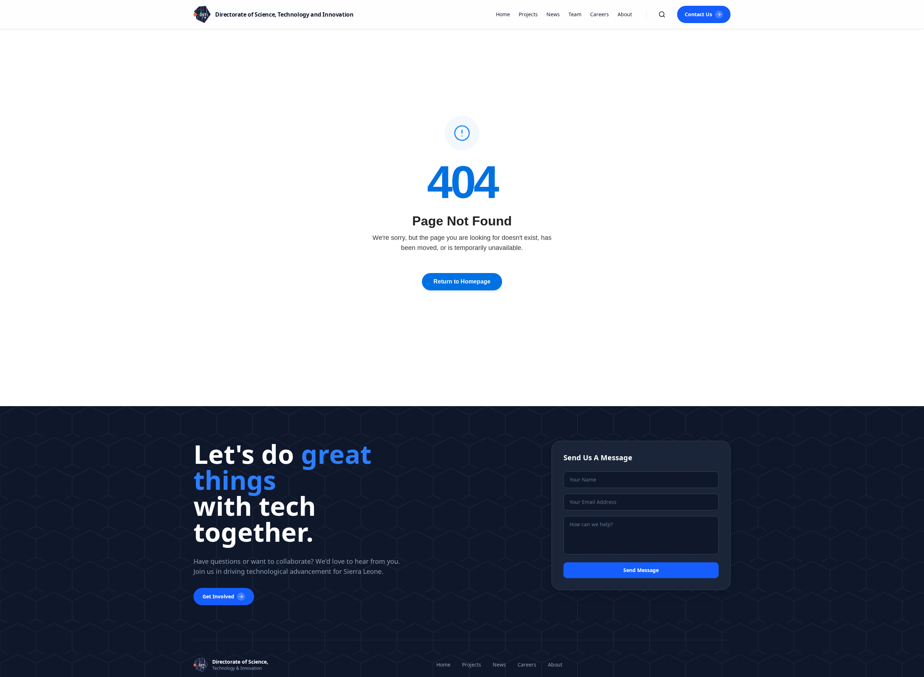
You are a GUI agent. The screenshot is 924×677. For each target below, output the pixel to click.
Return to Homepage (462, 281)
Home (503, 14)
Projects (528, 14)
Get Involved (218, 596)
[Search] (661, 14)
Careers (599, 14)
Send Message (641, 570)
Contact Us (698, 14)
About (625, 14)
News (553, 14)
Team (574, 14)
